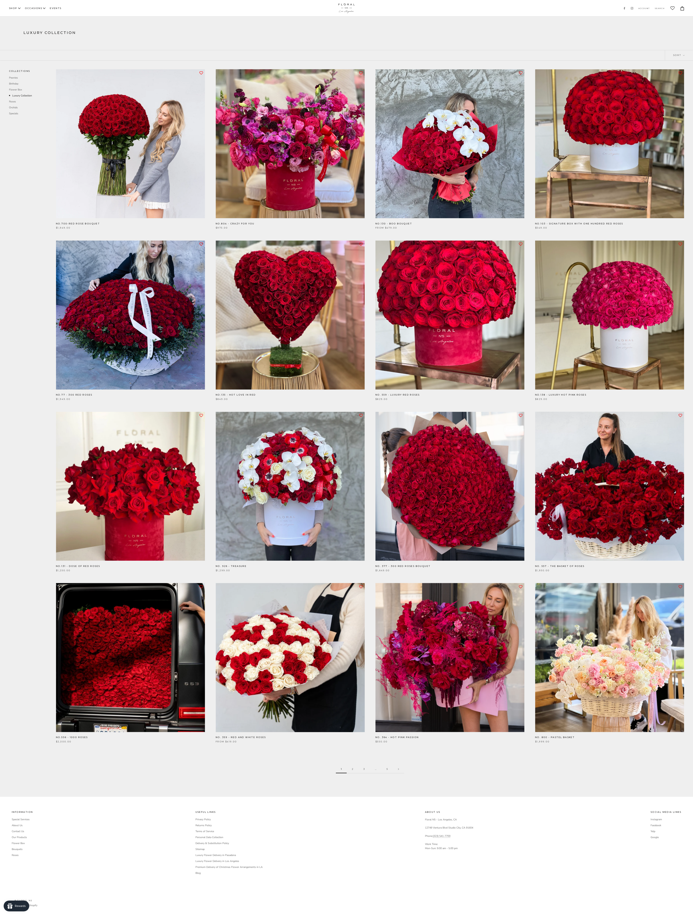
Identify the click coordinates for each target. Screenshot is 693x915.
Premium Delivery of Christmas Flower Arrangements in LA (229, 867)
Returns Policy (203, 825)
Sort (677, 55)
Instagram (656, 819)
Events (55, 8)
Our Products (19, 837)
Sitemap (200, 849)
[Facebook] (624, 8)
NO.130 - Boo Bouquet (393, 223)
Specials (13, 113)
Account (644, 8)
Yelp (653, 831)
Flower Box (15, 89)
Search (660, 8)
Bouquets (17, 849)
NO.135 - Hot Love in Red (236, 394)
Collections (19, 71)
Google (655, 837)
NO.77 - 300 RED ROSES (74, 394)
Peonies (13, 77)
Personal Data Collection (209, 837)
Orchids (13, 107)
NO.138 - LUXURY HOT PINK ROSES (560, 394)
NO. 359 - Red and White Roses (241, 737)
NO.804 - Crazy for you (235, 223)
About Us (17, 825)
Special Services (21, 819)
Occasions (33, 8)
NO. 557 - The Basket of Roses (560, 566)
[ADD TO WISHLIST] (201, 73)
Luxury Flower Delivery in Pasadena (215, 855)
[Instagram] (632, 8)
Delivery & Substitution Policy (212, 843)
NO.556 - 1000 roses (72, 737)
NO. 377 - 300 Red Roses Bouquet (402, 566)
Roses (12, 101)
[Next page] (398, 769)
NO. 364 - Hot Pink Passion (397, 737)
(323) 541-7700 (441, 836)
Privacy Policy (203, 819)
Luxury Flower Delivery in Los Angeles (217, 861)
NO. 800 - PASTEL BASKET (555, 737)
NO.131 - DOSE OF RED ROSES (78, 566)
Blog (198, 873)
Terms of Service (204, 831)
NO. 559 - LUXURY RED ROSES (397, 394)
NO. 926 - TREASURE (231, 566)
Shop (13, 8)
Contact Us (18, 831)
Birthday (13, 83)
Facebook (656, 825)
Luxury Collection (22, 95)
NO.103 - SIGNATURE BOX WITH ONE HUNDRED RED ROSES (579, 223)
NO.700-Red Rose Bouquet (78, 223)
